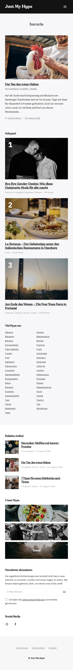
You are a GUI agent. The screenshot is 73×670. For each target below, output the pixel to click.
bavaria (9, 340)
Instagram (6, 624)
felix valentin (12, 349)
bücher (40, 340)
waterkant (10, 408)
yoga (7, 412)
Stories (24, 88)
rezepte (9, 387)
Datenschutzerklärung (33, 599)
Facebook (15, 624)
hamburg (9, 362)
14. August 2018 (32, 118)
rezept (39, 383)
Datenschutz (38, 647)
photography (11, 378)
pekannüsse (42, 374)
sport (39, 391)
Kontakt (53, 647)
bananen (9, 336)
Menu (65, 7)
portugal (40, 378)
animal (40, 332)
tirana (39, 395)
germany (41, 357)
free (7, 357)
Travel (33, 88)
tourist (40, 400)
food (39, 349)
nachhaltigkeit (12, 374)
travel (8, 404)
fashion (40, 345)
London (40, 370)
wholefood (41, 408)
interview (41, 362)
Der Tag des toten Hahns (22, 84)
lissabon (10, 370)
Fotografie (12, 88)
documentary (12, 345)
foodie (8, 353)
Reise (8, 383)
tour (7, 400)
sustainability (12, 395)
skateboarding (43, 387)
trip (38, 404)
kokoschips (11, 366)
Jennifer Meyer (14, 118)
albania (9, 332)
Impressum (22, 647)
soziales (9, 391)
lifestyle (40, 366)
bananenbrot (43, 336)
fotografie (41, 353)
